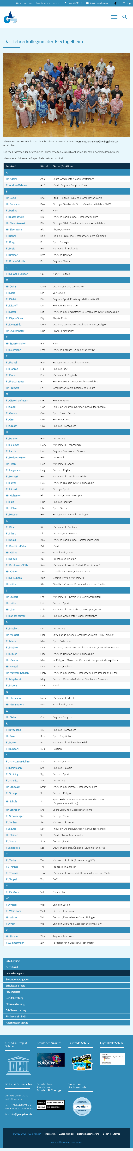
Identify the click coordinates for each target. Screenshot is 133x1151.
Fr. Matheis (12, 647)
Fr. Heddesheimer (16, 457)
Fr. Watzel (11, 904)
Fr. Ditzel (11, 311)
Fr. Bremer (12, 254)
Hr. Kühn (11, 584)
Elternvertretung (15, 1004)
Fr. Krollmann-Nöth (17, 565)
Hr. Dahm (11, 286)
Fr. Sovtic (11, 828)
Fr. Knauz (11, 539)
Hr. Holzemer (13, 495)
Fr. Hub (10, 501)
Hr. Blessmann (14, 229)
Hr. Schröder (13, 809)
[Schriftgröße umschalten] (123, 3)
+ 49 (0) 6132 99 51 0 (20, 1104)
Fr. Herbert (12, 476)
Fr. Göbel (11, 406)
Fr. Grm (10, 419)
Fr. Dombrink (13, 324)
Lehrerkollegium (15, 973)
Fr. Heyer (11, 482)
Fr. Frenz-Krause (15, 381)
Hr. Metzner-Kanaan (17, 672)
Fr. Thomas (12, 873)
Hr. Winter (12, 917)
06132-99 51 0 (75, 3)
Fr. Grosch (11, 425)
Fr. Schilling (12, 774)
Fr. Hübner (12, 514)
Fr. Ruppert (12, 748)
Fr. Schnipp (12, 793)
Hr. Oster (11, 717)
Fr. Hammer (12, 444)
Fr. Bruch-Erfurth (15, 261)
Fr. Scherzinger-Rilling (18, 761)
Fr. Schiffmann (14, 767)
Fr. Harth (11, 451)
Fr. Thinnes (12, 866)
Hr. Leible (11, 603)
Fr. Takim (11, 860)
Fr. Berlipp (11, 210)
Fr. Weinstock (13, 911)
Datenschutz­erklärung (88, 1133)
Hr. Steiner (12, 835)
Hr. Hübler (12, 508)
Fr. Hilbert (11, 489)
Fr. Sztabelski (13, 847)
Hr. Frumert (12, 387)
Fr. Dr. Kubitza (14, 577)
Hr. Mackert (12, 634)
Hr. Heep (11, 463)
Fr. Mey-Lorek (13, 679)
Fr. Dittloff (12, 305)
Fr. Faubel (11, 362)
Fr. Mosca (11, 685)
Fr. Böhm (11, 235)
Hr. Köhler (11, 552)
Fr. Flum (10, 375)
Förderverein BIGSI (16, 1016)
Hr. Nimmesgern (15, 704)
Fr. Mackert (12, 628)
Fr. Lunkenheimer (15, 615)
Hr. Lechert (12, 596)
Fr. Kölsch (11, 558)
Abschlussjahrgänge (17, 1022)
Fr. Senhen (12, 822)
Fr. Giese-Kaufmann (17, 400)
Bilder (106, 1133)
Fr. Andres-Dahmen (17, 185)
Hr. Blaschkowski (15, 223)
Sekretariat (12, 967)
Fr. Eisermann (13, 349)
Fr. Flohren (12, 368)
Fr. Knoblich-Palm (16, 546)
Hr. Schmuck (13, 786)
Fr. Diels (10, 292)
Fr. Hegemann (13, 470)
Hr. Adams (11, 178)
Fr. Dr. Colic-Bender (17, 273)
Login (129, 3)
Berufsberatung (14, 997)
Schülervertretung (16, 1010)
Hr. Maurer (12, 660)
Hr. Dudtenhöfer (15, 330)
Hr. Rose (10, 736)
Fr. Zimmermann (15, 942)
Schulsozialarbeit (15, 985)
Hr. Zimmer (12, 936)
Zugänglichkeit (66, 1133)
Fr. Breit (10, 248)
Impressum (50, 1133)
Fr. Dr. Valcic (12, 892)
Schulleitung (13, 960)
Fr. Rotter (11, 742)
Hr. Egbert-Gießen (16, 343)
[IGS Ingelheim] (66, 17)
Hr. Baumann (13, 204)
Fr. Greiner (12, 413)
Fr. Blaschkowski (15, 216)
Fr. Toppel (11, 879)
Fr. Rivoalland (13, 729)
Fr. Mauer (11, 653)
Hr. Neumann (13, 698)
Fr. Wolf (10, 923)
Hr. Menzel (12, 666)
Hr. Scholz (11, 801)
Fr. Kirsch (11, 527)
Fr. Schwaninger (15, 816)
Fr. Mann (11, 641)
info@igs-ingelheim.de (99, 3)
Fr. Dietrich (12, 299)
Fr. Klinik (11, 533)
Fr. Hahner (12, 438)
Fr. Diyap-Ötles (14, 318)
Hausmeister (13, 991)
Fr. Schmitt (12, 780)
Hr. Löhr (10, 609)
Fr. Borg (10, 242)
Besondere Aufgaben (17, 979)
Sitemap (116, 1133)
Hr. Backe (11, 197)
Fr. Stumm (11, 841)
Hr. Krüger (12, 571)
